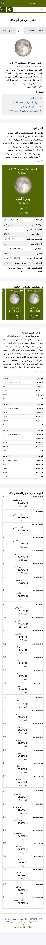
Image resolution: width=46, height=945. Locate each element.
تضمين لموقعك (8, 30)
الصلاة (41, 30)
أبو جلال (7, 219)
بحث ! (3, 10)
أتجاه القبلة (30, 30)
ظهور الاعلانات (10, 918)
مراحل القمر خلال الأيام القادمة (26, 102)
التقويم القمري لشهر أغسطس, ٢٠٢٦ (24, 110)
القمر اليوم (34, 98)
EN (2, 3)
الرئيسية (32, 3)
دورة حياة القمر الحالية (29, 106)
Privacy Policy (35, 918)
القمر (20, 30)
